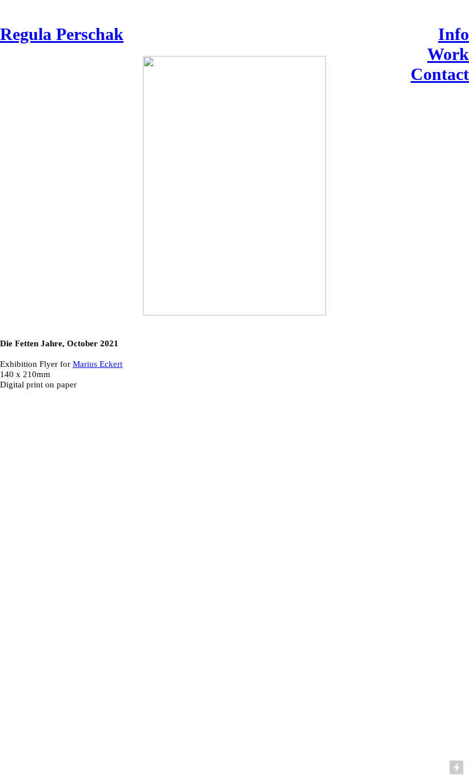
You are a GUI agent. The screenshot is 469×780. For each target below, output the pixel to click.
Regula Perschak (62, 34)
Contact (440, 74)
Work (448, 54)
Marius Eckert (97, 364)
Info (453, 34)
